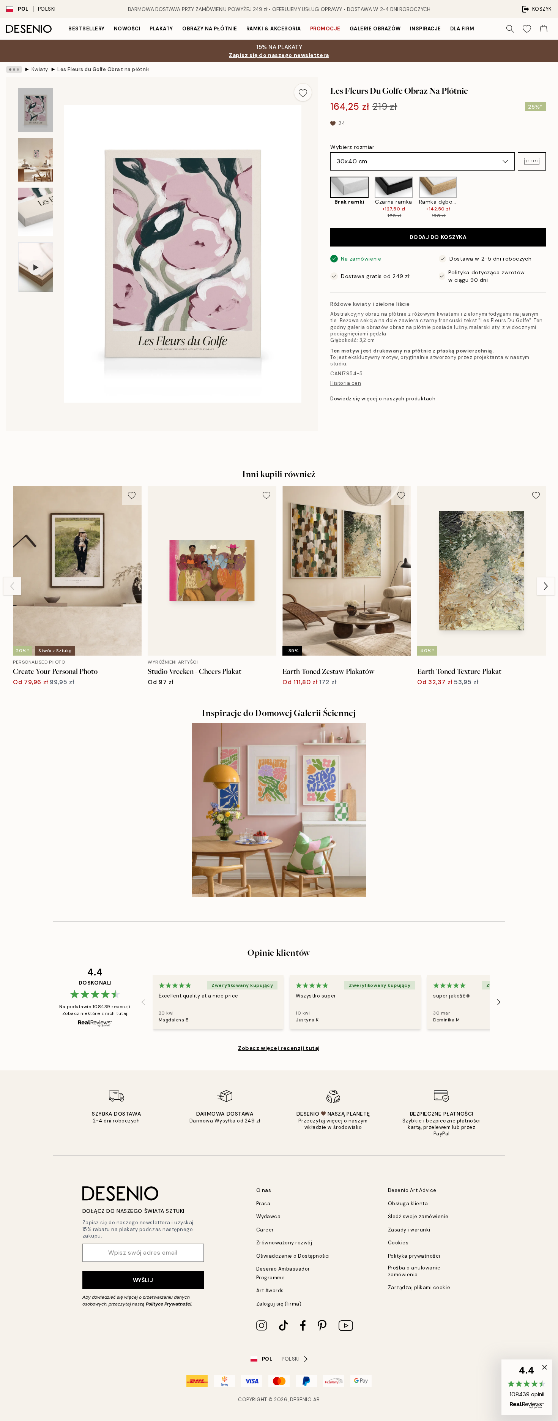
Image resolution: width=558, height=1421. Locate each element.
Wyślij (143, 1280)
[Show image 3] (35, 212)
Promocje (325, 28)
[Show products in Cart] (543, 29)
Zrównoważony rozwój (284, 1242)
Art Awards (270, 1290)
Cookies (398, 1242)
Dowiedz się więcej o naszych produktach (382, 398)
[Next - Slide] (552, 198)
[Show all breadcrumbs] (14, 69)
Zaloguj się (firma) (279, 1304)
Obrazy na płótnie (209, 28)
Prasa (263, 1203)
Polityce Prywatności (168, 1304)
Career (265, 1230)
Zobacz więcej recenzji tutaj (279, 1048)
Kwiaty (40, 69)
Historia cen (345, 383)
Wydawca (268, 1216)
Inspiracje (425, 28)
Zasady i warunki (409, 1230)
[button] (532, 161)
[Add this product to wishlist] (303, 92)
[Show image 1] (35, 110)
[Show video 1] (35, 267)
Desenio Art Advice (412, 1190)
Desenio (301, 1399)
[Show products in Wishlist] (527, 29)
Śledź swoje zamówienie (418, 1216)
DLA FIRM (462, 28)
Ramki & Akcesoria (273, 28)
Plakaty (161, 28)
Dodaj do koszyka (438, 237)
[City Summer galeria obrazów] (279, 810)
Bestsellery (86, 28)
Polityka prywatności (414, 1256)
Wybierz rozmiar (352, 147)
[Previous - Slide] (324, 198)
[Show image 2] (35, 160)
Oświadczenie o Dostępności (293, 1256)
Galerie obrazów (375, 28)
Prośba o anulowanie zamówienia (414, 1271)
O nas (263, 1190)
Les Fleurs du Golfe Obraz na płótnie (102, 69)
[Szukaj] (510, 29)
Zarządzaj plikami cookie (419, 1287)
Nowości (127, 28)
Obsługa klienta (408, 1203)
